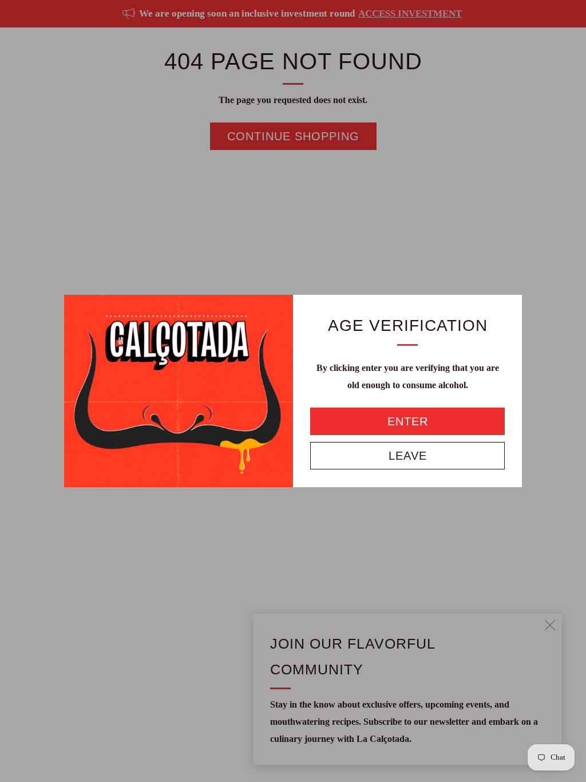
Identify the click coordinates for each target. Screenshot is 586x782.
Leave (408, 455)
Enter (407, 421)
